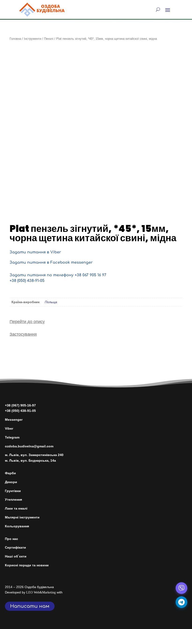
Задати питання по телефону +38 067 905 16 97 (58, 275)
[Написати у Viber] (181, 588)
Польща (51, 302)
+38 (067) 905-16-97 (20, 405)
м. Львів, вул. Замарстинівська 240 (34, 455)
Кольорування (17, 526)
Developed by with (34, 592)
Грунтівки (13, 491)
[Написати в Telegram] (181, 602)
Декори (11, 482)
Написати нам (29, 606)
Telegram (12, 437)
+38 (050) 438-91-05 (27, 281)
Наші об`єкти (15, 556)
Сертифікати (15, 547)
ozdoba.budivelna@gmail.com (29, 446)
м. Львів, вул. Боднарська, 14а (30, 460)
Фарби (10, 473)
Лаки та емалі (16, 508)
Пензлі (48, 38)
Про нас (11, 539)
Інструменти (32, 38)
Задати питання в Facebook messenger (51, 262)
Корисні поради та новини (27, 565)
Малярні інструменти (22, 517)
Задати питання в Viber (35, 252)
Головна (15, 38)
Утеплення (13, 499)
